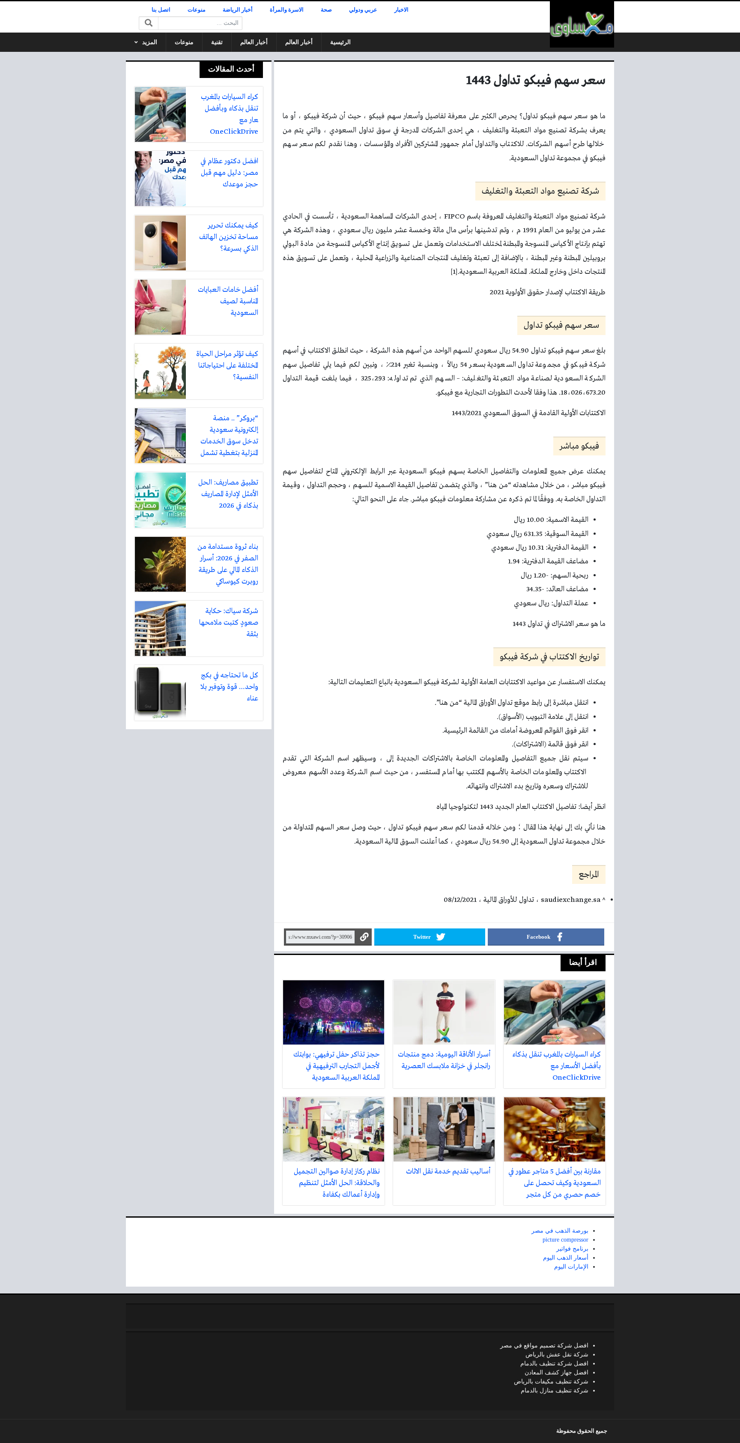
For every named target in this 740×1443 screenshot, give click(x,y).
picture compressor (565, 1239)
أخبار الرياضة (238, 10)
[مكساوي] (582, 24)
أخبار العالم (299, 42)
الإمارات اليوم (571, 1266)
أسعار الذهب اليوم (565, 1257)
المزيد (149, 42)
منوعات (197, 10)
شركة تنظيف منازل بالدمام (554, 1390)
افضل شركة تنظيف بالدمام (554, 1363)
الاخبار (401, 10)
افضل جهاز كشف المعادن (556, 1372)
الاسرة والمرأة (287, 10)
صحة (326, 10)
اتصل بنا (161, 10)
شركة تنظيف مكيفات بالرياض (551, 1381)
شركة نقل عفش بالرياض (556, 1354)
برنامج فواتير (572, 1248)
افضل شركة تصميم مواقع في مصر (544, 1345)
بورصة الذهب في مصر (559, 1230)
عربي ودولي (363, 10)
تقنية (217, 42)
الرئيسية (340, 42)
